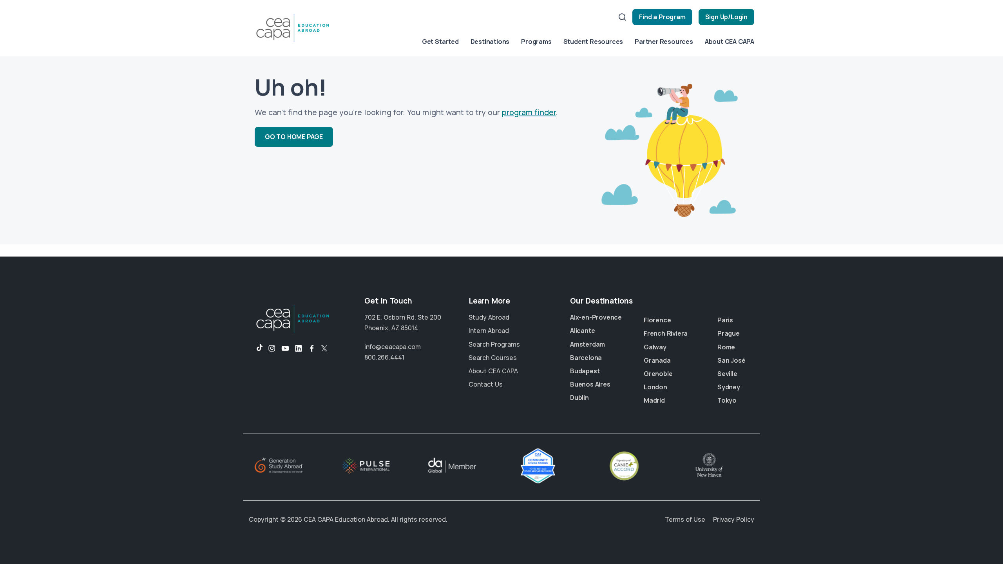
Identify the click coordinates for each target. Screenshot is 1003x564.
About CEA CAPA (729, 41)
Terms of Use (685, 519)
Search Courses (493, 357)
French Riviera (666, 333)
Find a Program (662, 17)
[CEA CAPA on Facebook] (312, 349)
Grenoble (658, 373)
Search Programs (494, 344)
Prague (728, 333)
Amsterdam (587, 344)
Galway (655, 347)
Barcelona (586, 357)
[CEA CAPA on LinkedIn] (298, 349)
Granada (657, 360)
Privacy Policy (733, 519)
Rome (726, 347)
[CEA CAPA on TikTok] (256, 349)
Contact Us (486, 384)
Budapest (584, 371)
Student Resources (593, 41)
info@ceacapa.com (392, 346)
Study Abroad (489, 317)
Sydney (728, 387)
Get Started (440, 41)
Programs (536, 41)
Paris (725, 320)
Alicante (582, 330)
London (655, 387)
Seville (727, 373)
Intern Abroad (489, 330)
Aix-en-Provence (596, 317)
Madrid (654, 400)
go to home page (294, 136)
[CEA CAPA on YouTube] (285, 349)
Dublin (579, 397)
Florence (657, 320)
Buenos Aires (590, 384)
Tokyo (727, 400)
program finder (529, 112)
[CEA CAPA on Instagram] (272, 349)
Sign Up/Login (726, 17)
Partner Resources (664, 41)
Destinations (490, 41)
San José (731, 360)
